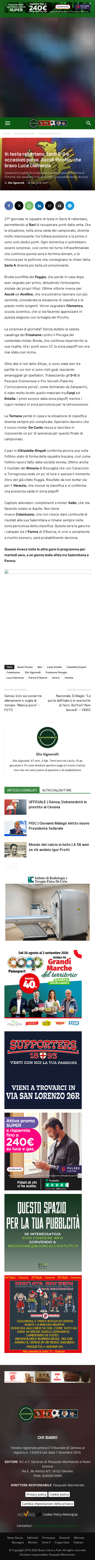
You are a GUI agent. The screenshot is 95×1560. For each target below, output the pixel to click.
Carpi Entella (54, 667)
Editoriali (32, 1538)
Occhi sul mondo (24, 133)
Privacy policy (36, 1494)
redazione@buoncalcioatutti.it (56, 1526)
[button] (7, 123)
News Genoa (15, 1538)
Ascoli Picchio (25, 667)
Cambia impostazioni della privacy (47, 1504)
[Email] (49, 205)
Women (33, 1542)
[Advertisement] (47, 67)
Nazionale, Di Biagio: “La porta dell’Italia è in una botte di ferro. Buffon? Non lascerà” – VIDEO (69, 703)
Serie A (46, 1542)
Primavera (48, 1538)
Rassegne (18, 1542)
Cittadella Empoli (76, 667)
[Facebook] (8, 205)
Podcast (78, 1542)
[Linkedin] (39, 205)
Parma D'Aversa (37, 677)
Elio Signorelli (16, 182)
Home (6, 133)
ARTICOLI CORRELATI (22, 790)
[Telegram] (69, 205)
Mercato (79, 1538)
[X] (19, 205)
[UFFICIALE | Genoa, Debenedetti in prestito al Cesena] (15, 807)
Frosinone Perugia (56, 672)
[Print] (59, 205)
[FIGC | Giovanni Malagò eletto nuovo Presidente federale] (15, 828)
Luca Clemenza (15, 677)
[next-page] (14, 866)
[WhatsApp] (29, 205)
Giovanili (64, 1538)
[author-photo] (47, 748)
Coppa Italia (62, 1542)
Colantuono (13, 672)
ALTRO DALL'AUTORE (57, 790)
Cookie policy (59, 1494)
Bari (40, 667)
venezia (69, 677)
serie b (56, 677)
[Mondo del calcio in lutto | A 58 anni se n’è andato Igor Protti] (15, 849)
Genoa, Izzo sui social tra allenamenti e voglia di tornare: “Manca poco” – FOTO (23, 703)
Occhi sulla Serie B (49, 133)
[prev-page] (7, 866)
